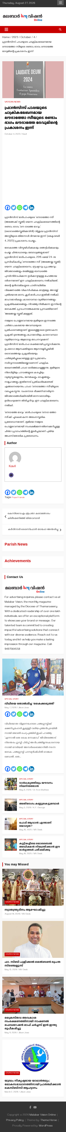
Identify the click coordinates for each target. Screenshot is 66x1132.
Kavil (24, 134)
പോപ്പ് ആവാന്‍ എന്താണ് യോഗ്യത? (35, 824)
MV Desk (38, 830)
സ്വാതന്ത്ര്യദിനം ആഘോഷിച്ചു (25, 910)
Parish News (16, 544)
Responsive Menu (60, 2)
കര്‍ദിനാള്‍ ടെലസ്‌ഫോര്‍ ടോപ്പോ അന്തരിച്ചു (33, 529)
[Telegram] (25, 207)
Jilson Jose (23, 708)
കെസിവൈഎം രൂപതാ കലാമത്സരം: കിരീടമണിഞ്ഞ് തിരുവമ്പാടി (29, 516)
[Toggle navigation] (6, 29)
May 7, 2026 (10, 708)
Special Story (12, 699)
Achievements (18, 561)
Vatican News (12, 102)
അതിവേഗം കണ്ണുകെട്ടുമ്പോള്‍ (39, 804)
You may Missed (16, 864)
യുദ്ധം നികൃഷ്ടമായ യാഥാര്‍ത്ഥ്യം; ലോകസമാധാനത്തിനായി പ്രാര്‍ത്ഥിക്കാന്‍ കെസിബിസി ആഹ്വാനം (33, 1084)
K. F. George (39, 808)
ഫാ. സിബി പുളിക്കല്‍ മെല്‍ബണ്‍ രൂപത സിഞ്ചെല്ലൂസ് (32, 963)
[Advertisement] (33, 171)
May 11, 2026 (11, 1033)
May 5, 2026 (25, 808)
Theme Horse (48, 1120)
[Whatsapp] (19, 207)
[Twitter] (13, 207)
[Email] (11, 475)
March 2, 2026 (11, 1092)
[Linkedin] (31, 207)
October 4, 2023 (12, 134)
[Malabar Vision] (25, 583)
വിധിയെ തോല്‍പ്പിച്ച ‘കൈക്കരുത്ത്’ (29, 704)
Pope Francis (18, 497)
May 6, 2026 (25, 790)
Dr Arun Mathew (41, 790)
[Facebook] (7, 207)
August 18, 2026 (12, 914)
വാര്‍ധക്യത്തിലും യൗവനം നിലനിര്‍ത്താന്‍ (36, 784)
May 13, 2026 (11, 970)
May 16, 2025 (25, 830)
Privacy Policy (15, 1120)
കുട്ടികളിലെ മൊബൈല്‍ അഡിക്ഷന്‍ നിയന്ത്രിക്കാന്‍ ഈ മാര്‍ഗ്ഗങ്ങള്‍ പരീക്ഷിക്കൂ (39, 847)
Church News (12, 902)
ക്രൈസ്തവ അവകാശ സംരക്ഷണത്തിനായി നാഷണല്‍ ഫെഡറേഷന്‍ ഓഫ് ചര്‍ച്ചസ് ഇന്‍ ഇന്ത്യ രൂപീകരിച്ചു (31, 1023)
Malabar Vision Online (42, 1115)
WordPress (45, 1126)
